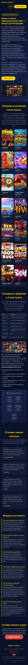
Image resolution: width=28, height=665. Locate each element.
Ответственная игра (13, 649)
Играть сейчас (8, 78)
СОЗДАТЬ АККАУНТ (20, 6)
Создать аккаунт (14, 637)
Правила (6, 649)
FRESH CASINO (7, 2)
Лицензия (21, 649)
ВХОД (10, 6)
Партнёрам (11, 651)
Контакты (17, 651)
